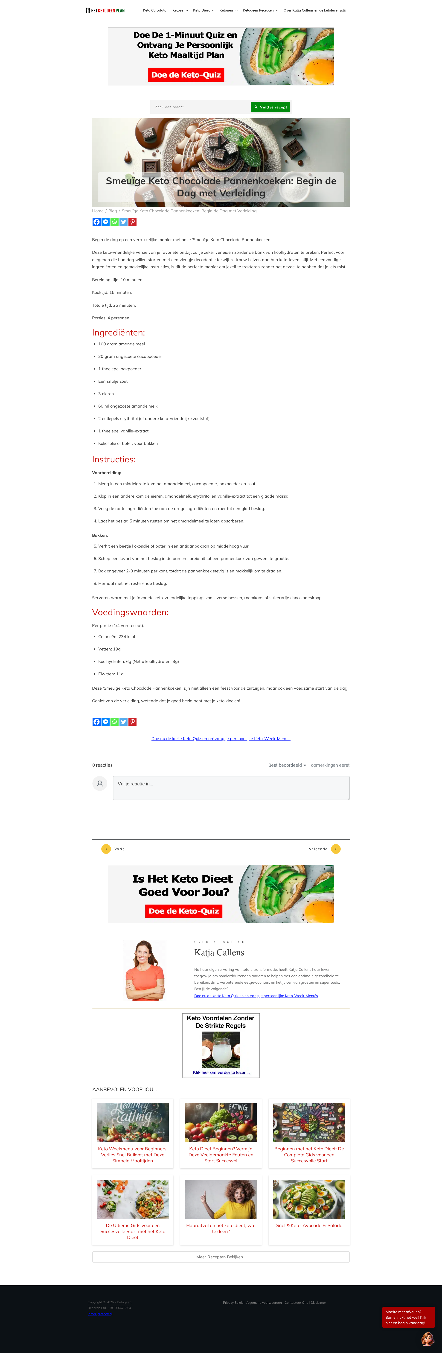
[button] (427, 1338)
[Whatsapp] (114, 222)
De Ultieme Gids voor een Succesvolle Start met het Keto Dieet (132, 1231)
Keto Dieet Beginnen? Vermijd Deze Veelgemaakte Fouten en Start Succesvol (221, 1154)
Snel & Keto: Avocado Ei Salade (309, 1225)
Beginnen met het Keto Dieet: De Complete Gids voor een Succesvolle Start (309, 1154)
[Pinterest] (132, 222)
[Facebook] (97, 222)
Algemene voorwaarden (264, 1303)
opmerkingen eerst (330, 765)
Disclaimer (318, 1303)
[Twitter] (123, 222)
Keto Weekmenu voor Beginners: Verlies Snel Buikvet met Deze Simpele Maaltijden (133, 1154)
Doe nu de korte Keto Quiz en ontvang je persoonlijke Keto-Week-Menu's (221, 738)
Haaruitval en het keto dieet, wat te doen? (221, 1228)
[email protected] (100, 1314)
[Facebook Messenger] (106, 222)
